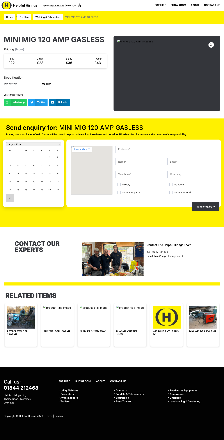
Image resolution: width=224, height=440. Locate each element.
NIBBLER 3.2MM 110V (93, 331)
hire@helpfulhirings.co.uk (168, 256)
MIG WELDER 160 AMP (202, 331)
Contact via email (182, 192)
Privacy (59, 416)
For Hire (160, 5)
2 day (40, 58)
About (195, 5)
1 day (11, 58)
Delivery (126, 184)
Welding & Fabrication (47, 17)
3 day (69, 58)
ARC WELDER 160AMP (56, 331)
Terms (48, 416)
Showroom (178, 5)
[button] (15, 102)
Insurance (179, 184)
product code (10, 84)
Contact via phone (131, 192)
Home (9, 17)
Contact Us (212, 5)
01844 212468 (57, 5)
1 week (98, 58)
